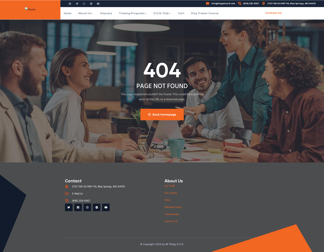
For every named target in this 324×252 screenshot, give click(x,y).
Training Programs (132, 13)
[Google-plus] (96, 207)
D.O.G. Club (161, 13)
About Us (84, 13)
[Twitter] (69, 207)
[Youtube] (106, 207)
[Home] (30, 9)
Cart (181, 13)
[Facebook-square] (78, 207)
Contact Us (273, 12)
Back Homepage (164, 114)
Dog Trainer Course (205, 13)
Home (68, 13)
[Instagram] (87, 207)
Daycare (106, 13)
